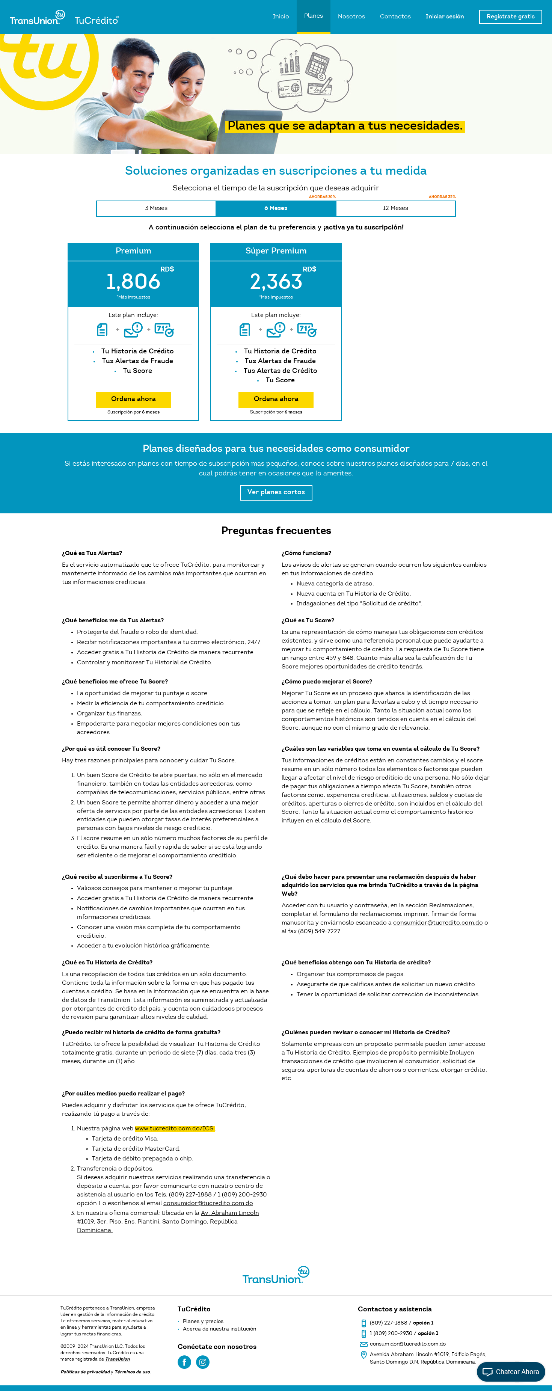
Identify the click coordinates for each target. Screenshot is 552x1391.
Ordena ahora (133, 399)
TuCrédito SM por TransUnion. (64, 17)
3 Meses (156, 208)
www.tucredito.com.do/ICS (174, 1129)
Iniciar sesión (445, 17)
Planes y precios (203, 1322)
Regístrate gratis (511, 17)
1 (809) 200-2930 (242, 1195)
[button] (521, 1360)
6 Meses (300, 206)
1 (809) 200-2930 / (404, 1334)
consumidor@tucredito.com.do (438, 923)
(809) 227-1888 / (401, 1323)
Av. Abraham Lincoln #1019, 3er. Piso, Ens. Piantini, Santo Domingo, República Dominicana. (168, 1222)
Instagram (203, 1362)
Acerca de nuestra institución (219, 1329)
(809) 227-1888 (190, 1195)
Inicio (281, 17)
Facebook (184, 1362)
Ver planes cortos (276, 492)
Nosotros (351, 17)
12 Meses (419, 206)
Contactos (395, 17)
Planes (313, 16)
